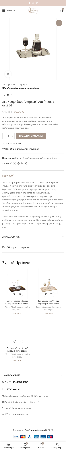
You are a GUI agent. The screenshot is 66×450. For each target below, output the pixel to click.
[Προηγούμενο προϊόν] (4, 95)
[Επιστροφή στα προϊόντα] (8, 95)
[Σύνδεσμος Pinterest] (19, 163)
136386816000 (20, 414)
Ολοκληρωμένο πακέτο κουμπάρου (20, 88)
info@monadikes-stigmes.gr (25, 402)
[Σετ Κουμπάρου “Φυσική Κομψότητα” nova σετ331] (49, 284)
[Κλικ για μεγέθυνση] (8, 74)
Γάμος (22, 84)
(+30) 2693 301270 (21, 408)
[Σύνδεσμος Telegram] (26, 163)
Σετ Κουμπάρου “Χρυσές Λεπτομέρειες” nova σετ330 (17, 302)
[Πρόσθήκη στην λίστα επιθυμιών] (20, 294)
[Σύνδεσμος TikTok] (37, 3)
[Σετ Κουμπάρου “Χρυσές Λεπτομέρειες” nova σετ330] (17, 284)
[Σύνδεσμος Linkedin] (22, 163)
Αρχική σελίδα (9, 84)
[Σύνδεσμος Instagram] (33, 3)
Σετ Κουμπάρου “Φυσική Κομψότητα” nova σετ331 (49, 302)
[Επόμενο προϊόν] (11, 95)
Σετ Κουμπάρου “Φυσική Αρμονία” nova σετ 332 (17, 349)
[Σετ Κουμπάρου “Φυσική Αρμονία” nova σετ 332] (17, 331)
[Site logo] (32, 10)
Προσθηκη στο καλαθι (31, 136)
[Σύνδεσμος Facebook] (29, 3)
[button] (14, 294)
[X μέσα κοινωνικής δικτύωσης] (15, 163)
